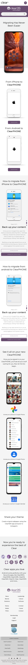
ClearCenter (20, 631)
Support (14, 610)
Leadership (21, 586)
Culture (21, 589)
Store (14, 615)
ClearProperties (20, 645)
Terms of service (20, 652)
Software (21, 591)
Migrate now (14, 122)
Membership (14, 605)
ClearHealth (7, 638)
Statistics (7, 591)
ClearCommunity (7, 641)
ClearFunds (20, 641)
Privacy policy (11, 652)
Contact (21, 601)
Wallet (7, 598)
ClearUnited (7, 635)
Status (7, 596)
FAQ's (7, 601)
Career (21, 598)
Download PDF (14, 247)
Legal (14, 608)
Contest (21, 596)
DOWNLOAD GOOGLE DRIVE (14, 251)
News (7, 586)
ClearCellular (20, 635)
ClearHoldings (7, 645)
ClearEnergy (20, 638)
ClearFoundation (7, 631)
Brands (7, 589)
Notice (14, 653)
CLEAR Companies (14, 628)
